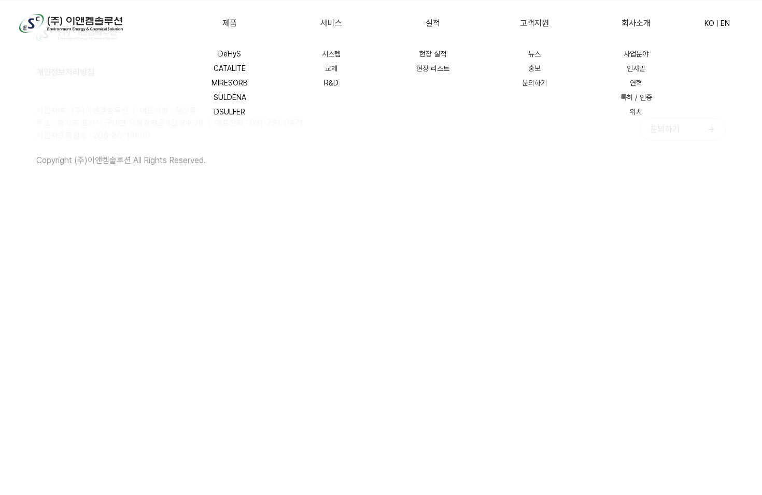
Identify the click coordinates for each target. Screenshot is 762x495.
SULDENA (230, 97)
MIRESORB (229, 83)
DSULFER (229, 112)
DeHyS (229, 54)
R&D (331, 83)
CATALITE (230, 68)
